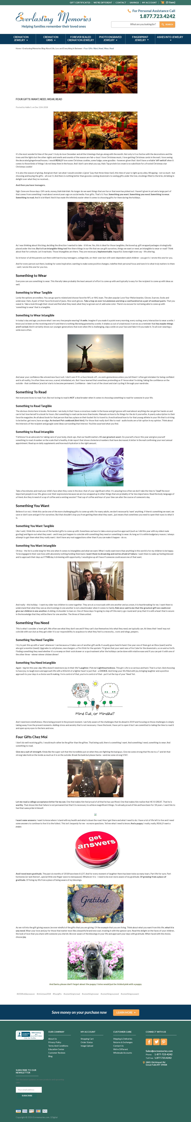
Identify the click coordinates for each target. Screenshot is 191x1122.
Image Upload (87, 1046)
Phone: (149, 1054)
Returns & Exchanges (123, 1042)
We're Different (103, 2)
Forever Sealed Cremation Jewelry (80, 38)
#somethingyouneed (110, 994)
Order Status (87, 1042)
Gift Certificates (80, 2)
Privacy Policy (54, 1042)
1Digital (53, 1117)
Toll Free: (149, 1058)
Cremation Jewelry (21, 38)
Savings (134, 2)
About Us (52, 1039)
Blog (50, 1056)
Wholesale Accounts (122, 1053)
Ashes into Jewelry (170, 37)
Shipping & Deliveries (122, 1039)
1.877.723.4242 (157, 16)
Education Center (56, 1049)
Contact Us (118, 1046)
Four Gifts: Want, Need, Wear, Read (39, 99)
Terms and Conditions (58, 1046)
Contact (120, 2)
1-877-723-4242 (163, 1054)
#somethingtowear (90, 994)
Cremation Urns (50, 38)
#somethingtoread (72, 994)
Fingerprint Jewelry (140, 38)
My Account (149, 2)
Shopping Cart (87, 1039)
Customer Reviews (56, 1053)
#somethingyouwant (130, 994)
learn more (124, 1012)
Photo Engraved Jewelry (110, 38)
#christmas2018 (44, 994)
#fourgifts (57, 994)
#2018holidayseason (26, 994)
